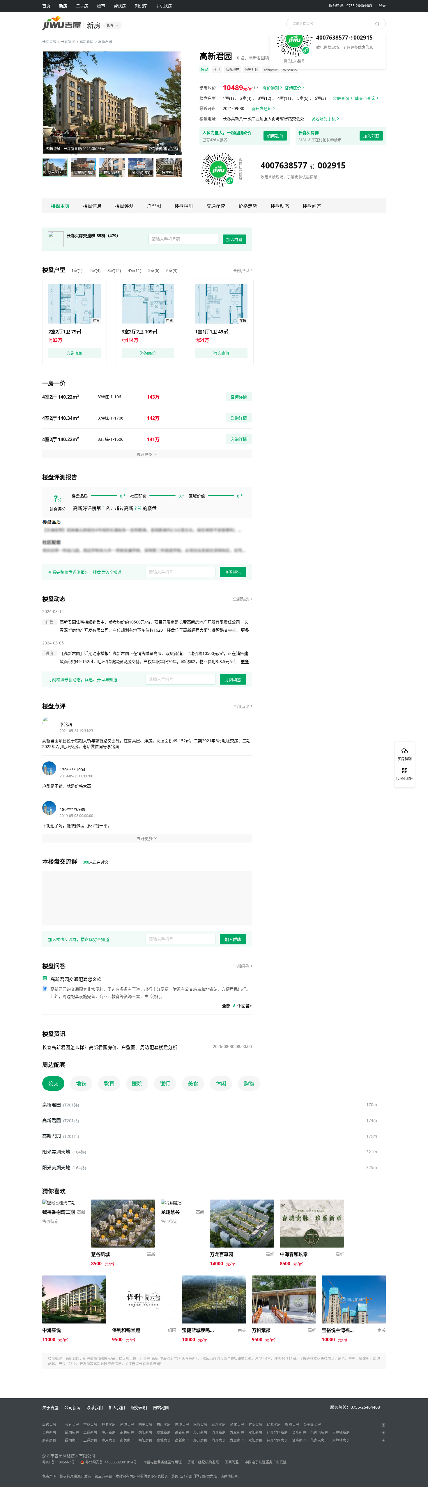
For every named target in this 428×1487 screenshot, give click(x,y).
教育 (109, 1083)
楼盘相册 (183, 206)
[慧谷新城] (123, 1202)
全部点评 (241, 706)
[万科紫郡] (284, 1278)
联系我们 (94, 1407)
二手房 (82, 5)
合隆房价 (299, 1440)
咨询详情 (239, 396)
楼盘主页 (60, 206)
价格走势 (247, 206)
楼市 (101, 5)
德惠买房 (219, 1424)
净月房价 (109, 1440)
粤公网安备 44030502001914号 (111, 1462)
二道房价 (90, 1440)
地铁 (81, 1083)
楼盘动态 (279, 206)
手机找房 (164, 5)
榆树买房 (292, 1424)
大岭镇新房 (341, 1432)
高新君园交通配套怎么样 (76, 979)
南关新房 (127, 1432)
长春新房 (68, 41)
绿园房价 (72, 1440)
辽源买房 (274, 1424)
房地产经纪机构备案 (203, 1462)
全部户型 (241, 270)
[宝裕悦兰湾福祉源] (354, 1278)
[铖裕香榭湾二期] (58, 1202)
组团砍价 (275, 136)
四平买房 (145, 1424)
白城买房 (182, 1424)
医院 (137, 1083)
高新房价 (182, 1440)
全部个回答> (237, 1005)
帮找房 (120, 5)
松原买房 (200, 1424)
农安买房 (255, 1424)
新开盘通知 (261, 108)
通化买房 (237, 1424)
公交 (53, 1083)
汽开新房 (219, 1432)
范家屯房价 (319, 1440)
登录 (382, 5)
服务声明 (139, 1407)
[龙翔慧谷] (171, 1202)
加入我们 (117, 1407)
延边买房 (127, 1424)
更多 (245, 630)
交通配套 (215, 206)
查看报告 (233, 572)
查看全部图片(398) (163, 148)
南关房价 (127, 1440)
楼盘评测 (124, 206)
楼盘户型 (54, 270)
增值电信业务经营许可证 (162, 1462)
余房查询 (341, 98)
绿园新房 (72, 1432)
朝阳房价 (145, 1440)
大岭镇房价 (341, 1440)
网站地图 (161, 1407)
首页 (46, 5)
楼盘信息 (92, 206)
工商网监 (232, 1462)
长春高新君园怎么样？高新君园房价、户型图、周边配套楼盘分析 (109, 1047)
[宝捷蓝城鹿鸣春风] (214, 1278)
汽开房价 (219, 1440)
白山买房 (164, 1424)
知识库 (141, 5)
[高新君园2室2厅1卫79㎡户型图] (74, 304)
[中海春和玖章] (312, 1202)
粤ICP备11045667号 (58, 1462)
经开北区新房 (277, 1432)
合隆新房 (299, 1432)
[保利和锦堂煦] (144, 1278)
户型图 (154, 206)
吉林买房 (90, 1424)
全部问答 (241, 966)
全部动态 (241, 599)
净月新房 (109, 1432)
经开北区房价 (277, 1440)
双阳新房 (255, 1432)
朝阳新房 (145, 1432)
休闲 (221, 1083)
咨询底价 (293, 87)
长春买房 (49, 41)
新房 (63, 5)
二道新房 (90, 1432)
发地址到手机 (323, 118)
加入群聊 (371, 136)
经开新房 (200, 1432)
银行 (165, 1083)
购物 (249, 1083)
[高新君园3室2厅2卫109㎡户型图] (148, 304)
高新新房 (86, 41)
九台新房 (237, 1432)
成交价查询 (365, 98)
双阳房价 (255, 1440)
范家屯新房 (319, 1432)
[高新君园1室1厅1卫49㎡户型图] (221, 304)
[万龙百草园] (242, 1202)
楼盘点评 (54, 706)
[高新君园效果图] (112, 102)
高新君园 (105, 41)
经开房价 (200, 1440)
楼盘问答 (312, 206)
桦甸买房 (109, 1424)
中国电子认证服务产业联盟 (265, 1462)
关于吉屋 (50, 1407)
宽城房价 (164, 1440)
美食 (193, 1083)
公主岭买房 (312, 1424)
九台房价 (237, 1440)
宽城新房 (164, 1432)
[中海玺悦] (74, 1278)
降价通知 (271, 87)
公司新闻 (72, 1407)
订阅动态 (233, 679)
